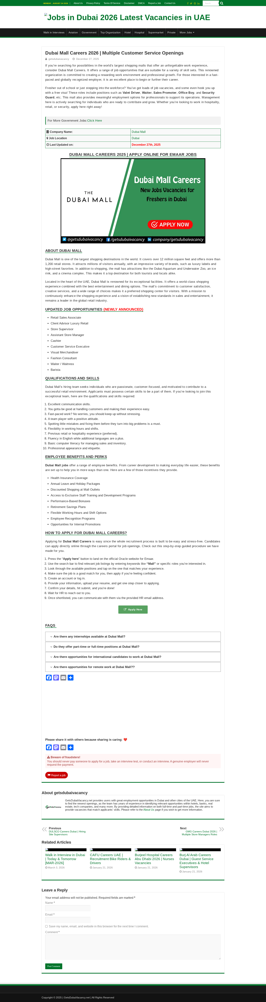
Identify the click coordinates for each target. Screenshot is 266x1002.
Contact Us (169, 3)
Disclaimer (129, 3)
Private (171, 32)
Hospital (139, 32)
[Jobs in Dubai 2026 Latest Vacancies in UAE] (127, 17)
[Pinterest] (194, 3)
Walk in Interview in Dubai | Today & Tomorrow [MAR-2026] (65, 859)
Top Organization (110, 32)
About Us (78, 3)
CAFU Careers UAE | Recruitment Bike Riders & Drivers (110, 859)
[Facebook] (188, 3)
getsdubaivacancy (58, 59)
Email (49, 914)
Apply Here (135, 609)
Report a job (58, 775)
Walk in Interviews (54, 32)
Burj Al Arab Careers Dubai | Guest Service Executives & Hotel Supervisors (197, 861)
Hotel (127, 32)
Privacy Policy (93, 3)
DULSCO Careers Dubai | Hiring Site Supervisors (67, 831)
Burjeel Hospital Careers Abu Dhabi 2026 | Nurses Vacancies (154, 859)
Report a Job (154, 3)
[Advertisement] (133, 712)
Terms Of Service (112, 3)
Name (50, 902)
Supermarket (155, 32)
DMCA (141, 3)
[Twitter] (191, 3)
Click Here (94, 120)
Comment (52, 932)
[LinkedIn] (198, 3)
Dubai (136, 138)
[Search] (221, 3)
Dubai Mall (139, 131)
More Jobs (186, 32)
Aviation (73, 32)
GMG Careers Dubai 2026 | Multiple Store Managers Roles (198, 831)
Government (89, 32)
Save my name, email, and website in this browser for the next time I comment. (99, 926)
